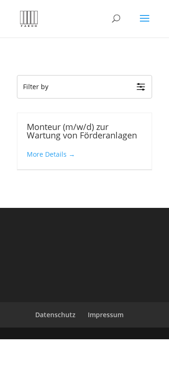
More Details (48, 154)
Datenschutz (55, 314)
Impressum (105, 314)
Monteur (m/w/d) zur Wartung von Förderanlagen (82, 131)
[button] (84, 87)
